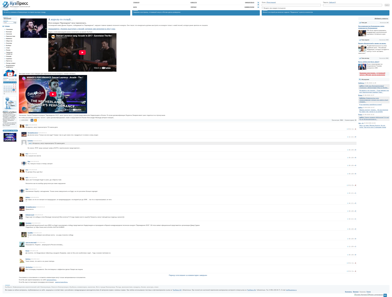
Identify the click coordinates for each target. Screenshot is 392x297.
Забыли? (332, 2)
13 (10, 88)
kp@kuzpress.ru (291, 290)
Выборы (8, 45)
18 (6, 90)
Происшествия (10, 36)
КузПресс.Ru (177, 290)
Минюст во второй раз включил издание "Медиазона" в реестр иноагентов (288, 12)
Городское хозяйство (9, 53)
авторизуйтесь (51, 280)
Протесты (9, 61)
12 (8, 88)
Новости (193, 2)
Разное (8, 50)
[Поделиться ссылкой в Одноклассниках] (35, 120)
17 (4, 90)
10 (4, 88)
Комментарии (249, 7)
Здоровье (9, 58)
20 (10, 90)
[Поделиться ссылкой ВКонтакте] (32, 120)
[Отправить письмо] (258, 7)
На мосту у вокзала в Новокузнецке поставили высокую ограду (25, 12)
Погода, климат (11, 63)
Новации (8, 56)
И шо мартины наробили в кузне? (370, 104)
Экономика (9, 29)
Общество (9, 41)
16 (15, 88)
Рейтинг (194, 7)
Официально (249, 2)
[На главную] (258, 5)
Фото (135, 7)
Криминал (9, 38)
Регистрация (271, 2)
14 (11, 88)
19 (8, 90)
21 (11, 90)
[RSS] (258, 2)
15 (13, 88)
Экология (9, 34)
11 (6, 88)
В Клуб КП (7, 18)
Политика (9, 43)
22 (13, 90)
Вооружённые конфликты (10, 66)
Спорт (8, 48)
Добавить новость (381, 18)
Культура (9, 31)
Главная (136, 2)
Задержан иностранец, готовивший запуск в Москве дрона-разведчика (156, 12)
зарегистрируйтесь (61, 282)
